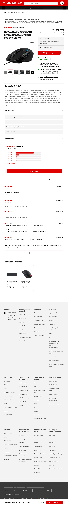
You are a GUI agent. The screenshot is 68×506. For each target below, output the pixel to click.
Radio (35, 403)
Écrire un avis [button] (34, 171)
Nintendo (51, 442)
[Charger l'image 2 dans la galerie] (16, 72)
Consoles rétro (53, 450)
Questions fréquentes (55, 357)
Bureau (6, 388)
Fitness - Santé (38, 457)
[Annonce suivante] (64, 8)
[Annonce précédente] (3, 8)
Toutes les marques (39, 335)
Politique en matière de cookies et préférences (17, 490)
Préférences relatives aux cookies (56, 352)
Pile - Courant (22, 401)
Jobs (50, 333)
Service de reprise (54, 360)
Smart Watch (22, 318)
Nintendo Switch (23, 341)
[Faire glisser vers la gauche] (5, 72)
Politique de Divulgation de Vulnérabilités (35, 487)
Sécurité (21, 405)
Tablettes (21, 322)
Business (51, 320)
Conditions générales (8, 487)
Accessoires (37, 472)
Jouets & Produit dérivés (55, 469)
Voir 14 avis (21, 28)
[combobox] (41, 3)
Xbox (50, 439)
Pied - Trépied (53, 394)
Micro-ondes (7, 452)
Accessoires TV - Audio (40, 418)
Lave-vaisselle (23, 450)
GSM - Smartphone (24, 383)
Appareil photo (53, 381)
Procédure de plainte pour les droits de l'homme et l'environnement (54, 344)
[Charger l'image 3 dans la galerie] (21, 72)
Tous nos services (39, 313)
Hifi (35, 386)
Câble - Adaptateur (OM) (10, 407)
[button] (4, 3)
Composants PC (8, 414)
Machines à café (23, 333)
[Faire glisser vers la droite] (32, 72)
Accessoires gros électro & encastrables (26, 461)
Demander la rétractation (12, 494)
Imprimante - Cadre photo (54, 389)
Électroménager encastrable (23, 455)
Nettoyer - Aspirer (38, 435)
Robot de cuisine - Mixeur (10, 444)
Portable (36, 400)
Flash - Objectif (53, 385)
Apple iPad (22, 326)
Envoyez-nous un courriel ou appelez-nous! (12, 317)
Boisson (6, 448)
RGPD (50, 337)
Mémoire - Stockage (24, 398)
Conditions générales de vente (55, 329)
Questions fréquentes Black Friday (56, 365)
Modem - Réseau (8, 400)
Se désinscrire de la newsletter (42, 490)
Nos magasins (53, 316)
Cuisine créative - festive (10, 455)
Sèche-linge (22, 439)
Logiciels (6, 411)
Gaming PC (52, 446)
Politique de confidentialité (19, 487)
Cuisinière (21, 442)
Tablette (6, 385)
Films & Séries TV (53, 461)
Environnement (38, 328)
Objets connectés (23, 390)
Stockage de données (9, 392)
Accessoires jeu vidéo (54, 457)
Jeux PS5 (21, 329)
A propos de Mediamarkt (55, 313)
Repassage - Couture (39, 439)
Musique (51, 465)
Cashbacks (52, 324)
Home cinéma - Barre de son (40, 391)
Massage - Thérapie (39, 454)
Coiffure (36, 442)
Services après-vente (39, 320)
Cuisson (6, 437)
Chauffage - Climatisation (40, 461)
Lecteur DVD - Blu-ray (39, 415)
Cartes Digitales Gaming (55, 454)
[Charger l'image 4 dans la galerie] (27, 72)
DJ (34, 407)
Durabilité (36, 331)
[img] (8, 186)
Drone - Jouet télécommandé (53, 399)
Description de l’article (12, 502)
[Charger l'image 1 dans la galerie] (10, 72)
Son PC (6, 403)
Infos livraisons (38, 316)
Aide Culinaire (7, 441)
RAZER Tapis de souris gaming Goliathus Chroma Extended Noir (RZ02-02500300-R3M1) (12, 282)
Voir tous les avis (11, 163)
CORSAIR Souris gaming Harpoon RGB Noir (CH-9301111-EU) (26, 282)
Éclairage (36, 465)
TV (35, 383)
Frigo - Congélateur (24, 446)
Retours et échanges (39, 324)
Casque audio (37, 396)
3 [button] (34, 253)
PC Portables (22, 315)
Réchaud (6, 459)
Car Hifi (36, 411)
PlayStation (52, 435)
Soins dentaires (38, 446)
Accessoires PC (8, 396)
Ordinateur (7, 381)
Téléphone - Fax (23, 386)
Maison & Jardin (38, 469)
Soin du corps (37, 450)
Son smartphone (23, 394)
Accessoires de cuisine (25, 337)
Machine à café (8, 433)
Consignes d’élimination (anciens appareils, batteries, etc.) (49, 78)
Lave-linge (22, 435)
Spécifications (26, 502)
